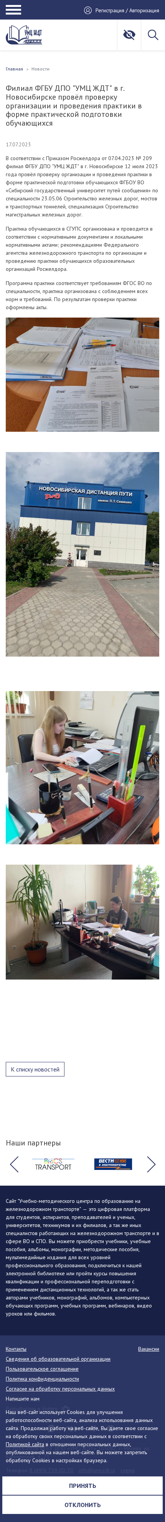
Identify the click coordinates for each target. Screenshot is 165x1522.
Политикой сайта (25, 1444)
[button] (14, 1164)
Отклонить (82, 1505)
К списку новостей (35, 1069)
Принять (82, 1485)
